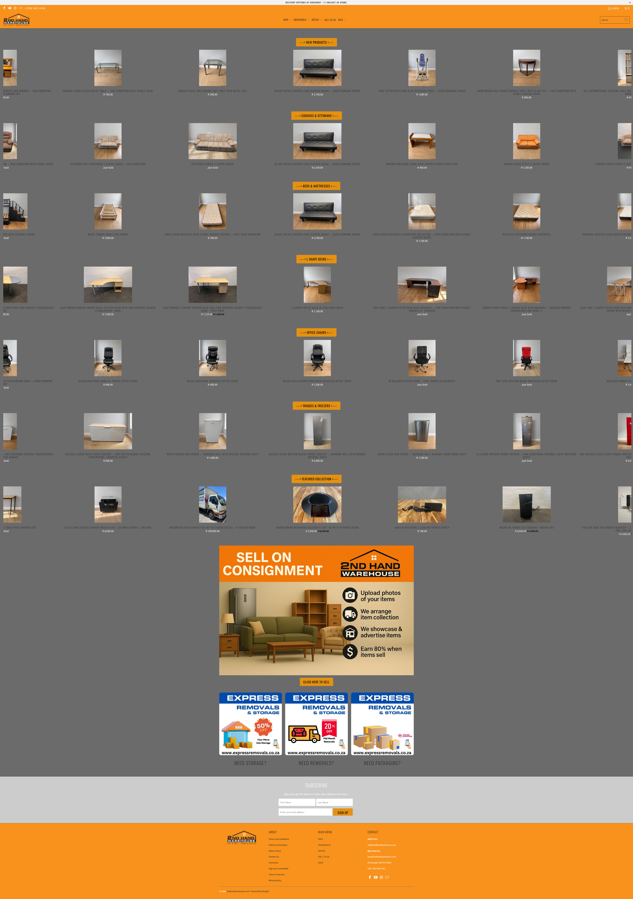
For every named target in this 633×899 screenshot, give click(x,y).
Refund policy (275, 880)
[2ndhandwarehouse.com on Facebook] (4, 8)
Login (615, 8)
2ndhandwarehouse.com (238, 891)
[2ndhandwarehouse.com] (16, 20)
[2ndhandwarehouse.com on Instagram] (15, 8)
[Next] (616, 74)
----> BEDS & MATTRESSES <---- (316, 186)
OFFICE (321, 851)
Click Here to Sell (316, 682)
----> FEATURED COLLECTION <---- (316, 479)
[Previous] (19, 74)
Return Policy (275, 851)
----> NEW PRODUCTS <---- (316, 42)
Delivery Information (278, 845)
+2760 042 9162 (35, 8)
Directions (273, 862)
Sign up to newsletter (278, 868)
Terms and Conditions (279, 839)
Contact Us (274, 857)
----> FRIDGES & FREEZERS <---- (316, 405)
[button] (287, 20)
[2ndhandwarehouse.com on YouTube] (9, 8)
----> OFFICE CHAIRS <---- (316, 332)
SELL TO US (323, 857)
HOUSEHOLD (324, 845)
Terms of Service (277, 874)
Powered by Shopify (260, 891)
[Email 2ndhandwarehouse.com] (20, 8)
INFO (320, 839)
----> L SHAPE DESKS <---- (316, 259)
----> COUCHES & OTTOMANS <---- (316, 115)
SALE (320, 862)
